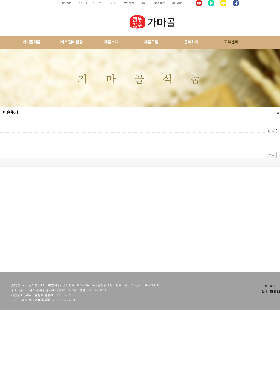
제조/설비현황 (71, 42)
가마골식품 (31, 42)
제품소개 (111, 42)
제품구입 (151, 42)
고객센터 (231, 42)
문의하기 (191, 42)
